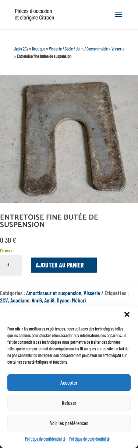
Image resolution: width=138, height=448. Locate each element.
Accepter (69, 382)
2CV (4, 300)
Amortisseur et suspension (53, 292)
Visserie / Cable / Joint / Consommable (78, 48)
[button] (127, 314)
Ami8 (49, 300)
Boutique (38, 48)
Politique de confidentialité (45, 438)
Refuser (69, 402)
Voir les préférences (69, 423)
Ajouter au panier (60, 265)
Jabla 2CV (21, 48)
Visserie (118, 48)
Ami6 (37, 300)
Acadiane (19, 300)
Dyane (63, 300)
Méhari (79, 300)
